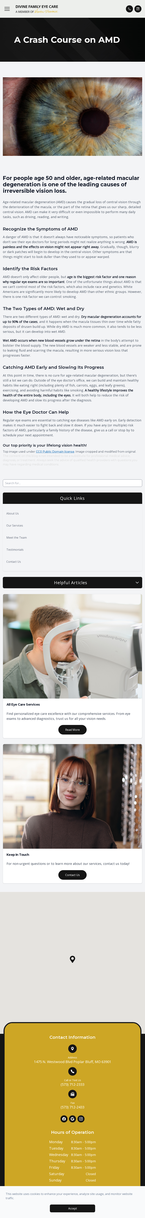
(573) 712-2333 (72, 1082)
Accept (72, 1208)
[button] (7, 9)
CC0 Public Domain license (55, 451)
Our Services (14, 525)
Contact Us (13, 562)
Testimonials (15, 550)
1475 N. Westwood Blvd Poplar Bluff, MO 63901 (72, 1060)
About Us (12, 513)
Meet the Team (16, 538)
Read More (72, 730)
